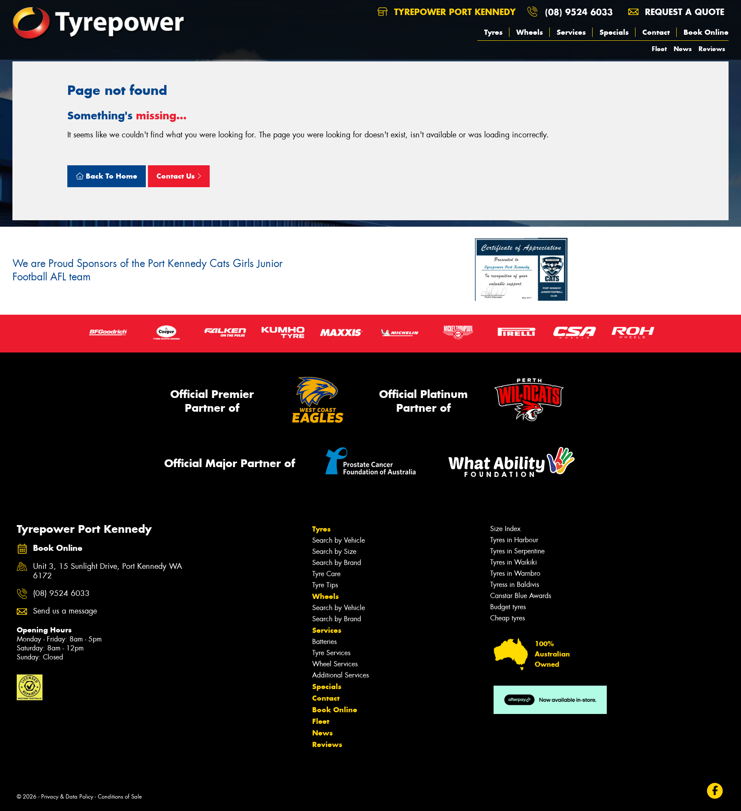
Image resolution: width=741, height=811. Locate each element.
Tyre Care (326, 573)
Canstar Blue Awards (520, 595)
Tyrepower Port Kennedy (453, 11)
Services (571, 32)
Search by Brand (336, 562)
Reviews (712, 49)
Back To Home (110, 176)
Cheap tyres (507, 618)
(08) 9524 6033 (579, 11)
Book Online (706, 32)
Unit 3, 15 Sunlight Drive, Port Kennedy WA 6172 (107, 571)
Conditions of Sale (120, 796)
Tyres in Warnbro (515, 573)
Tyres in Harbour (514, 539)
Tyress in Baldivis (514, 584)
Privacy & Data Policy (67, 796)
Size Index (505, 528)
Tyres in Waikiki (513, 562)
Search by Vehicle (338, 540)
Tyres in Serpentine (517, 551)
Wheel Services (335, 663)
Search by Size (334, 551)
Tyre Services (331, 652)
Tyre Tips (325, 584)
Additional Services (340, 675)
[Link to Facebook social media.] (715, 791)
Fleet (659, 49)
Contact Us (177, 176)
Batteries (324, 641)
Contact (656, 32)
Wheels (529, 32)
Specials (614, 32)
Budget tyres (508, 606)
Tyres (493, 32)
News (683, 49)
